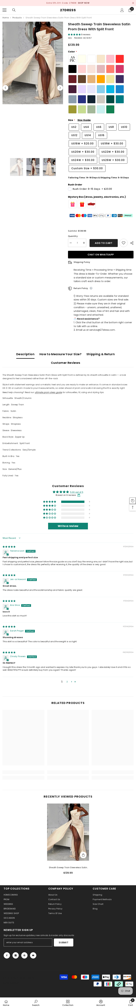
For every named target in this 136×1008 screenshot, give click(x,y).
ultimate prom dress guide (48, 392)
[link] (23, 772)
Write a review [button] (68, 526)
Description (25, 354)
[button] (5, 88)
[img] (9, 546)
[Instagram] (15, 955)
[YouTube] (33, 955)
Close (133, 3)
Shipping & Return (100, 354)
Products (17, 17)
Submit (63, 942)
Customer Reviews (65, 363)
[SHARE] (131, 243)
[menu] (4, 10)
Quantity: (73, 236)
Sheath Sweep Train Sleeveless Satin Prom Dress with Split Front (68, 867)
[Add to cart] (83, 855)
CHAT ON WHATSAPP (101, 254)
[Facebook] (7, 955)
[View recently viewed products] (132, 500)
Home (5, 17)
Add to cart (103, 243)
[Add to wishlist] (123, 243)
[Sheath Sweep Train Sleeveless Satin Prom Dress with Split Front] (68, 832)
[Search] (14, 10)
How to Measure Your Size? (60, 354)
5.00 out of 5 (76, 492)
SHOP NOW (84, 2)
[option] (68, 3)
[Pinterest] (24, 955)
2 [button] (67, 681)
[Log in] (122, 10)
